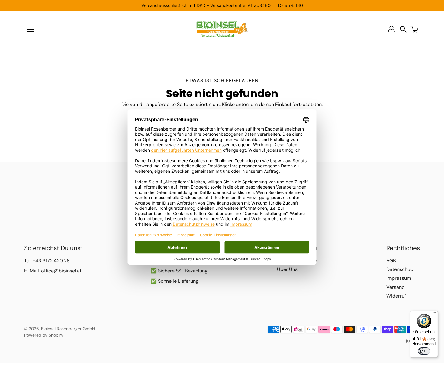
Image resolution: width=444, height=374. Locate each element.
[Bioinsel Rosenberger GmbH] (222, 29)
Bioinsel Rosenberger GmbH (68, 328)
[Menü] (30, 29)
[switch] (424, 351)
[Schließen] (326, 288)
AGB (391, 260)
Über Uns (287, 269)
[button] (403, 29)
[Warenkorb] (415, 29)
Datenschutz (400, 269)
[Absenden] (310, 352)
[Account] (391, 29)
